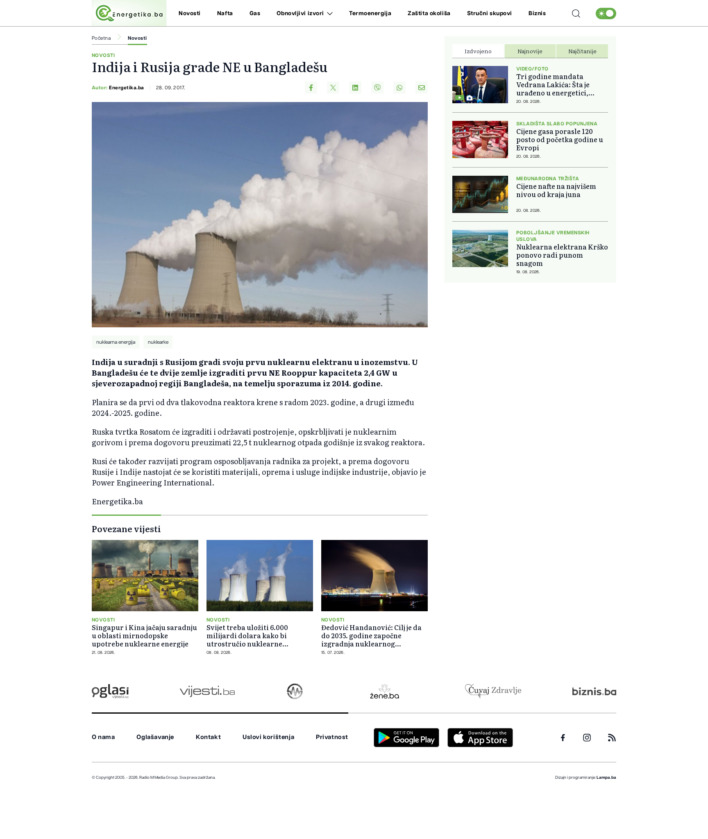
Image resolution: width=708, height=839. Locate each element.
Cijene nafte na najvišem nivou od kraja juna (556, 190)
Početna (101, 38)
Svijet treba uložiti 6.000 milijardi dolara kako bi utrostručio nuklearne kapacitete (247, 635)
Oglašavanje (155, 737)
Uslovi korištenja (268, 737)
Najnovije (529, 51)
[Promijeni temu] (606, 13)
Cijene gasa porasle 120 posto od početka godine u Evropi (559, 139)
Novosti (190, 13)
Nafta (225, 13)
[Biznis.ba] (594, 691)
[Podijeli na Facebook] (311, 88)
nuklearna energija (115, 342)
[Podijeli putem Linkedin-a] (355, 88)
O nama (103, 737)
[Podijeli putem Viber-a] (377, 88)
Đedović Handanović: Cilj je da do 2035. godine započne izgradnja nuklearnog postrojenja (371, 635)
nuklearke (158, 342)
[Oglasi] (110, 691)
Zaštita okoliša (429, 13)
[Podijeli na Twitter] (333, 88)
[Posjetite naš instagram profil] (587, 737)
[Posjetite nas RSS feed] (612, 737)
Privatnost (332, 737)
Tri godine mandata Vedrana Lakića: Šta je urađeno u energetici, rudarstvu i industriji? (554, 84)
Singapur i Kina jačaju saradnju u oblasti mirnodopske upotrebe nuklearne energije (144, 635)
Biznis (537, 13)
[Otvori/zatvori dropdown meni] (328, 13)
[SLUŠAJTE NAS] (295, 691)
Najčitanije (582, 51)
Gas (255, 13)
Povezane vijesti (126, 528)
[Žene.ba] (384, 691)
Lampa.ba (606, 778)
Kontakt (208, 737)
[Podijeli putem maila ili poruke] (421, 88)
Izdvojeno (478, 51)
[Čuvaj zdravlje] (493, 691)
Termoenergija (370, 13)
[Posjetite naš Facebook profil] (563, 737)
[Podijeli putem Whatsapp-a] (399, 88)
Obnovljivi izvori (300, 13)
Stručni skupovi (489, 13)
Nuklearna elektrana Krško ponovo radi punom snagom (562, 255)
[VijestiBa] (207, 691)
